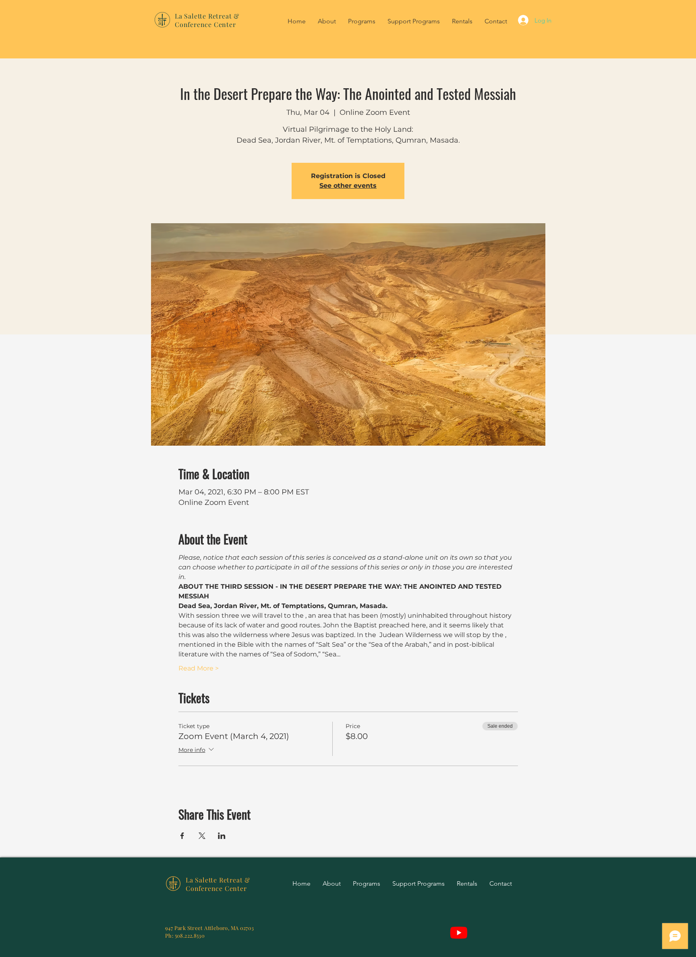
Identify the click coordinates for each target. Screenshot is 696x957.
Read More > (198, 668)
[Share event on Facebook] (182, 835)
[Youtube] (459, 932)
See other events (348, 185)
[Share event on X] (202, 835)
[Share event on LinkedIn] (222, 835)
